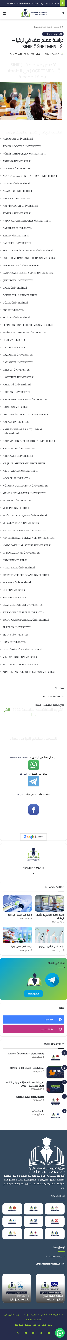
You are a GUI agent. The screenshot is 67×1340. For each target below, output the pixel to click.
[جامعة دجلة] (55, 1233)
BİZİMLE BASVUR (52, 54)
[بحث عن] (63, 14)
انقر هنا (23, 774)
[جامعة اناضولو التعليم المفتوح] (55, 1101)
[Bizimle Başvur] (33, 13)
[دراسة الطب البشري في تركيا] (49, 935)
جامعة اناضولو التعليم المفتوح (30, 1097)
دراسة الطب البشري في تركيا (51, 946)
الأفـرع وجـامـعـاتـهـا (43, 27)
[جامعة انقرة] (33, 1208)
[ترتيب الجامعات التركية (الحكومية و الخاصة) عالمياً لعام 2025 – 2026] (55, 1087)
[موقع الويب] (33, 874)
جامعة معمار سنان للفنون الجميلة (53, 1297)
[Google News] (33, 837)
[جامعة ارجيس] (55, 1208)
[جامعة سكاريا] (55, 1116)
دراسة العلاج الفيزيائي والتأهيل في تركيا (50, 916)
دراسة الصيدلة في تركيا (21, 946)
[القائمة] (4, 14)
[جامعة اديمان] (12, 1221)
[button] (60, 1333)
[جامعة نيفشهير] (12, 1208)
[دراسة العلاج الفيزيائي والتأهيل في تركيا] (49, 903)
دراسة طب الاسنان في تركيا (20, 915)
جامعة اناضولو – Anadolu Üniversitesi (26, 1053)
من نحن (36, 1325)
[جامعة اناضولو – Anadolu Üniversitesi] (55, 1058)
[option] (50, 1288)
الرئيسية (58, 27)
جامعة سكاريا (38, 1111)
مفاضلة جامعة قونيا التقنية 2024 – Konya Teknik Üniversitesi (31, 3)
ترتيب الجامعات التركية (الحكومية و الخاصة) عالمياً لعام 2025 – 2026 (25, 1084)
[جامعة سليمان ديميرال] (55, 1221)
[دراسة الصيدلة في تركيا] (17, 935)
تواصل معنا (47, 1325)
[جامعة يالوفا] (33, 1233)
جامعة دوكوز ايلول (19, 1299)
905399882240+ (18, 757)
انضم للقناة (33, 993)
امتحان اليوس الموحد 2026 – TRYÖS (27, 1068)
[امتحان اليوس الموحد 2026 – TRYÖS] (55, 1072)
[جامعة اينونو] (12, 1233)
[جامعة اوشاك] (33, 1221)
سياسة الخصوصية (23, 1325)
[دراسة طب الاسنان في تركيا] (17, 903)
